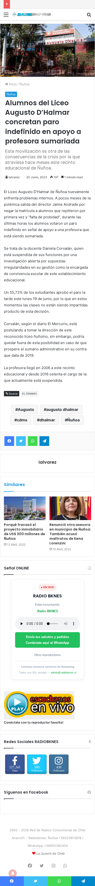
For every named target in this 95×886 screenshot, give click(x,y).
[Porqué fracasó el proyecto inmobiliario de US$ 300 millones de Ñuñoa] (25, 508)
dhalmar (47, 419)
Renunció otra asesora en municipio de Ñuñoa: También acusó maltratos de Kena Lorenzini (70, 534)
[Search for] (88, 16)
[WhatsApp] (33, 441)
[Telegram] (44, 441)
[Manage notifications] (13, 873)
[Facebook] (9, 441)
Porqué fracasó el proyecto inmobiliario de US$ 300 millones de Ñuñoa (24, 531)
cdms (22, 419)
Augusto (26, 409)
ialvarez (14, 177)
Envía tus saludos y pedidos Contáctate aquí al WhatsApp (47, 640)
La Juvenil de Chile (50, 853)
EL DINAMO (29, 393)
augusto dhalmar (62, 409)
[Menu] (6, 16)
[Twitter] (21, 441)
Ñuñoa (24, 84)
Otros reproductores (47, 655)
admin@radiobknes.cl (63, 672)
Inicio (12, 84)
